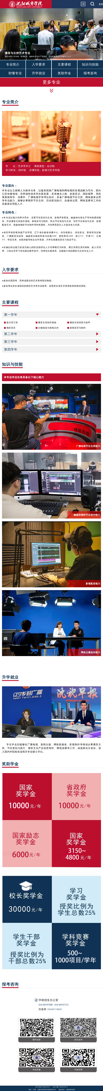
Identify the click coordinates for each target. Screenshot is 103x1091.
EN (101, 4)
